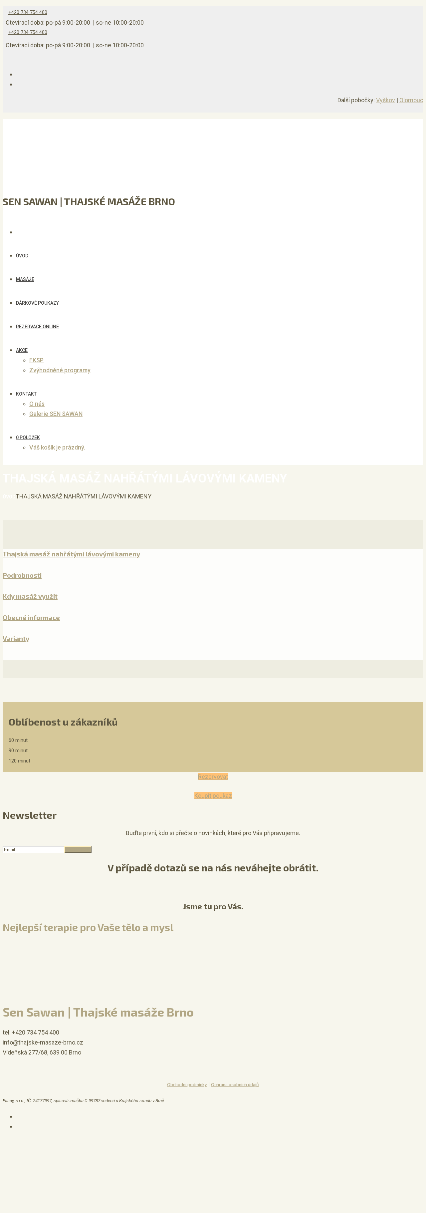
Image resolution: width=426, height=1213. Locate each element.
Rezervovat (213, 776)
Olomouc (411, 100)
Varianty (16, 638)
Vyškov (385, 100)
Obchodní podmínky (187, 1084)
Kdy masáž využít (30, 596)
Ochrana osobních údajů (235, 1084)
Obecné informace (31, 617)
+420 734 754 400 (27, 12)
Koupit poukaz (213, 795)
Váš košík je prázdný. (57, 447)
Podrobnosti (22, 575)
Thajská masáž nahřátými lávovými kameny (71, 554)
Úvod (9, 496)
